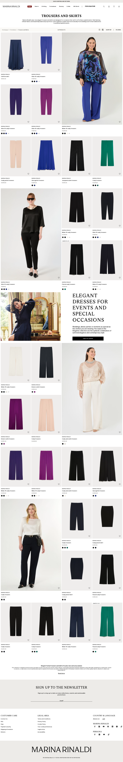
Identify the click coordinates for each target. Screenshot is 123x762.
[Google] (47, 395)
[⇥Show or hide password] (76, 375)
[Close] (77, 354)
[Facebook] (53, 395)
